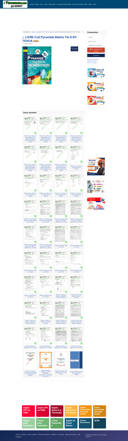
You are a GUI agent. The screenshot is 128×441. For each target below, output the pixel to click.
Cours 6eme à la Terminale (71, 410)
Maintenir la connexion (95, 45)
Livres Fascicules (56, 423)
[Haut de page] (126, 439)
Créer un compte (92, 62)
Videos (90, 4)
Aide (78, 434)
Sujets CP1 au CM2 (26, 410)
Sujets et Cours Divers (70, 423)
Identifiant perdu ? (92, 61)
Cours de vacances (77, 4)
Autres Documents (85, 421)
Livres (45, 4)
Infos (94, 4)
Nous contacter (32, 434)
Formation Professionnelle (64, 4)
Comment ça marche (43, 434)
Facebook (18, 437)
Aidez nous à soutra (70, 434)
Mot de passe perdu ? (93, 59)
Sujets (36, 4)
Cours (41, 4)
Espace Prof (52, 4)
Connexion (96, 55)
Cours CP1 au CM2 (42, 408)
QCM (85, 4)
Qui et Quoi (61, 434)
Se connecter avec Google (96, 50)
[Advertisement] (64, 19)
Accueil (32, 4)
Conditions (54, 434)
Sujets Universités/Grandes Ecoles (85, 410)
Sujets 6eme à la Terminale (57, 410)
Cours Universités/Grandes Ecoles (99, 410)
